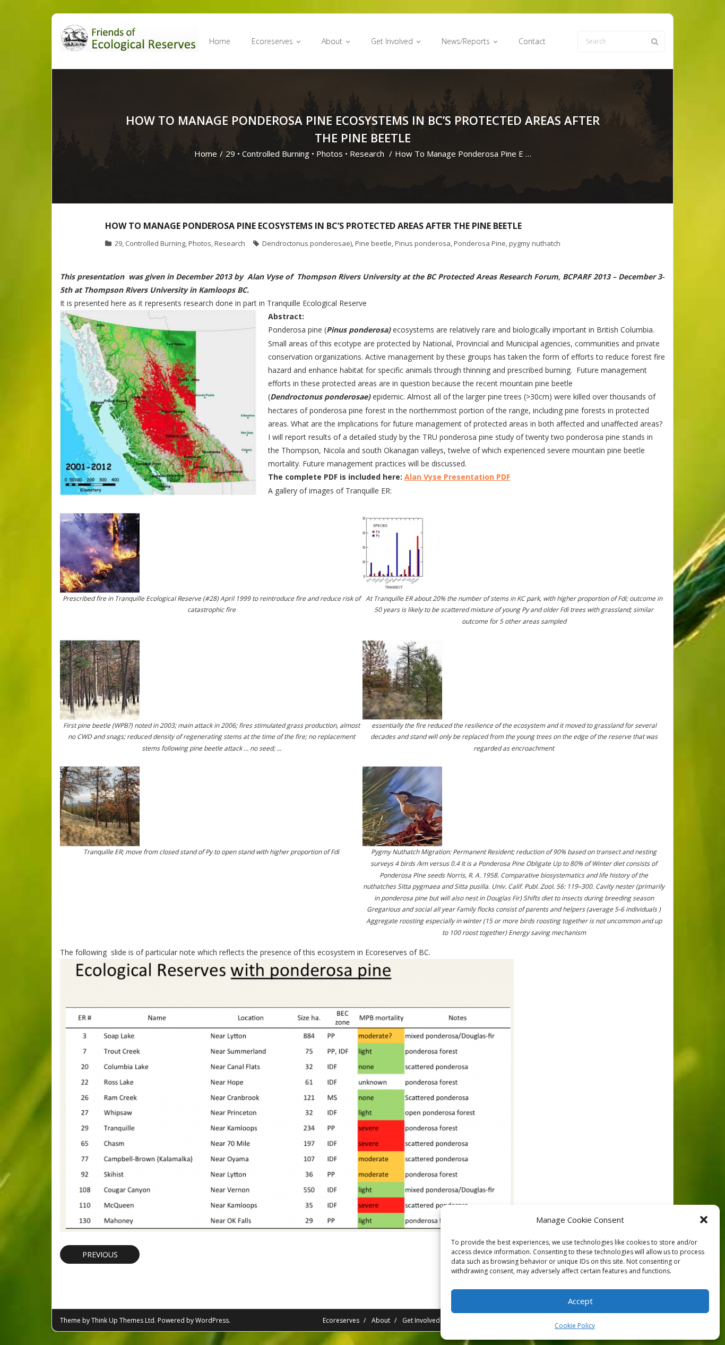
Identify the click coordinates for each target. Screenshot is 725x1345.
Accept (580, 1301)
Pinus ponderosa (423, 243)
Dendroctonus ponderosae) (307, 243)
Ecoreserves (341, 1320)
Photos (329, 153)
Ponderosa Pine (480, 243)
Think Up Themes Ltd (122, 1320)
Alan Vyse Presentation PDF (457, 477)
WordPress (212, 1320)
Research (367, 153)
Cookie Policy (575, 1325)
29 (230, 153)
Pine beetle (373, 243)
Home (205, 153)
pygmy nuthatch (534, 243)
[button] (703, 1219)
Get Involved (421, 1320)
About (381, 1320)
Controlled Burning (275, 153)
